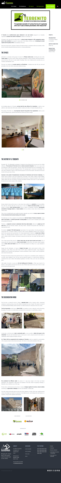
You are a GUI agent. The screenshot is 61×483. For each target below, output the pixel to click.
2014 (41, 448)
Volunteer (52, 448)
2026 (41, 453)
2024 (45, 451)
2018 (41, 450)
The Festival (13, 6)
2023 (43, 451)
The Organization (40, 6)
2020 (45, 450)
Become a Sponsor (53, 450)
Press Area (27, 453)
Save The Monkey (50, 6)
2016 (45, 448)
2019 (43, 450)
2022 (41, 451)
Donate (51, 446)
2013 (38, 448)
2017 (38, 450)
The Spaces (31, 6)
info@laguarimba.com (18, 463)
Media (26, 456)
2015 (43, 448)
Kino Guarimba (28, 451)
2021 (38, 451)
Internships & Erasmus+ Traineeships (54, 452)
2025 (38, 453)
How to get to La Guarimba (53, 456)
